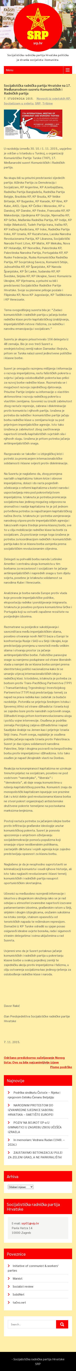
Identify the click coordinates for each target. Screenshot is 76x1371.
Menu (9, 70)
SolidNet (18, 1294)
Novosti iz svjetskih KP (53, 98)
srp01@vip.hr (30, 1223)
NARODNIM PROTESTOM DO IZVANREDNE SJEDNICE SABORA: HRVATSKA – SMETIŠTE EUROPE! (31, 1109)
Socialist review (23, 1286)
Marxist (17, 1278)
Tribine (47, 103)
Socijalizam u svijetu (19, 103)
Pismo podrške (61, 1067)
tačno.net (19, 1302)
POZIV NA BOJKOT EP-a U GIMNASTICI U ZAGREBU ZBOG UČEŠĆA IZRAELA (35, 1127)
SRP (38, 103)
